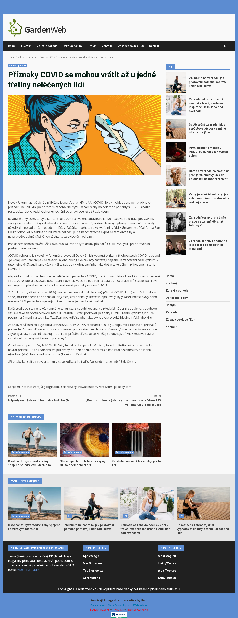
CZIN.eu (118, 610)
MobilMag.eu (167, 556)
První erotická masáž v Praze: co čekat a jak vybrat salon (176, 152)
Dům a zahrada (137, 610)
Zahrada (107, 45)
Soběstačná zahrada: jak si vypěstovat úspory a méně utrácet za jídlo (176, 129)
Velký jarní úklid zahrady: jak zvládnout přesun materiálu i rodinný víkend (176, 199)
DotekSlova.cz (99, 610)
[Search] (225, 46)
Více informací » (28, 570)
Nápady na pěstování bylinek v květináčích (39, 398)
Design (92, 45)
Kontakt (154, 45)
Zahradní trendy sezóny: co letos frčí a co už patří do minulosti (176, 245)
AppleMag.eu (92, 556)
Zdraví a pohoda (47, 45)
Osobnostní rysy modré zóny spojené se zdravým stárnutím (32, 440)
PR (69, 516)
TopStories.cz (93, 570)
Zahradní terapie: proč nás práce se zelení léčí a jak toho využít (176, 222)
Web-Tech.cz (167, 570)
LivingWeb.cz (167, 563)
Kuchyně (26, 45)
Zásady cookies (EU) (131, 45)
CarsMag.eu (91, 578)
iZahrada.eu (97, 605)
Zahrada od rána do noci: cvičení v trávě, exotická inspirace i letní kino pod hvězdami (176, 105)
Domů (11, 45)
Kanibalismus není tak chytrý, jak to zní (136, 440)
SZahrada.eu (140, 605)
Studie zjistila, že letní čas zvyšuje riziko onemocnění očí (84, 440)
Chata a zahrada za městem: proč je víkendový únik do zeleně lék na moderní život (176, 175)
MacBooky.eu (92, 563)
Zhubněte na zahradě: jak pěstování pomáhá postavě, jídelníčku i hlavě (176, 82)
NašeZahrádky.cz (119, 605)
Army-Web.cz (167, 578)
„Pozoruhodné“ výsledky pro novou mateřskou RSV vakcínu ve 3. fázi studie (123, 400)
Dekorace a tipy (72, 45)
